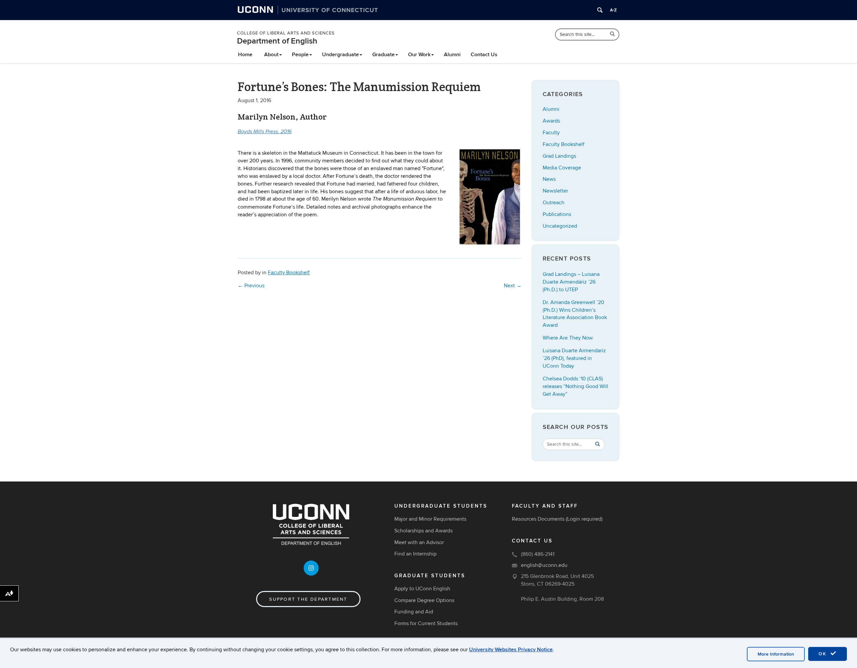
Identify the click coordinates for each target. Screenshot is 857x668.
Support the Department (308, 599)
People (300, 54)
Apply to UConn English (422, 588)
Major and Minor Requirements (430, 519)
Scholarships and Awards (423, 530)
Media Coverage (562, 167)
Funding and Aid (413, 611)
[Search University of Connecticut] (600, 10)
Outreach (553, 202)
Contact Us (484, 54)
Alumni (452, 54)
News (549, 179)
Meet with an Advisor (419, 542)
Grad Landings (559, 156)
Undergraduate (340, 54)
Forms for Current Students (426, 623)
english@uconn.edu (544, 565)
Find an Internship (415, 553)
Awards (551, 121)
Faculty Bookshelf (289, 272)
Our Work (419, 54)
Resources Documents (538, 519)
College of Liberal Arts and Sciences (286, 33)
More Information (776, 654)
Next (513, 285)
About (271, 54)
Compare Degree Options (424, 600)
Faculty (551, 132)
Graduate (383, 54)
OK (824, 654)
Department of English (277, 41)
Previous (251, 285)
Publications (557, 214)
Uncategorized (560, 226)
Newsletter (555, 191)
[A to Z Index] (613, 10)
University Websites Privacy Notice (511, 649)
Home (245, 54)
